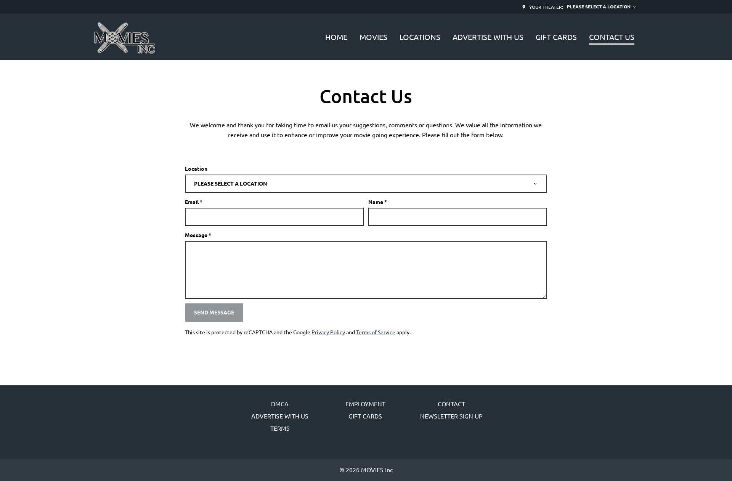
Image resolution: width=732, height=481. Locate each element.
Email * (193, 201)
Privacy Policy (328, 332)
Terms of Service (375, 332)
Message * (198, 234)
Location (196, 168)
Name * (377, 201)
